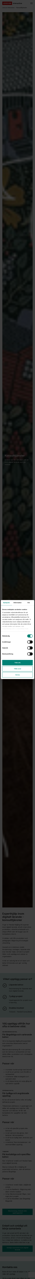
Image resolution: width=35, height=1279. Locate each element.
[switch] (30, 642)
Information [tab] (17, 602)
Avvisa (17, 675)
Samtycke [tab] (6, 602)
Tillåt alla (17, 662)
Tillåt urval (17, 668)
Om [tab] (28, 602)
